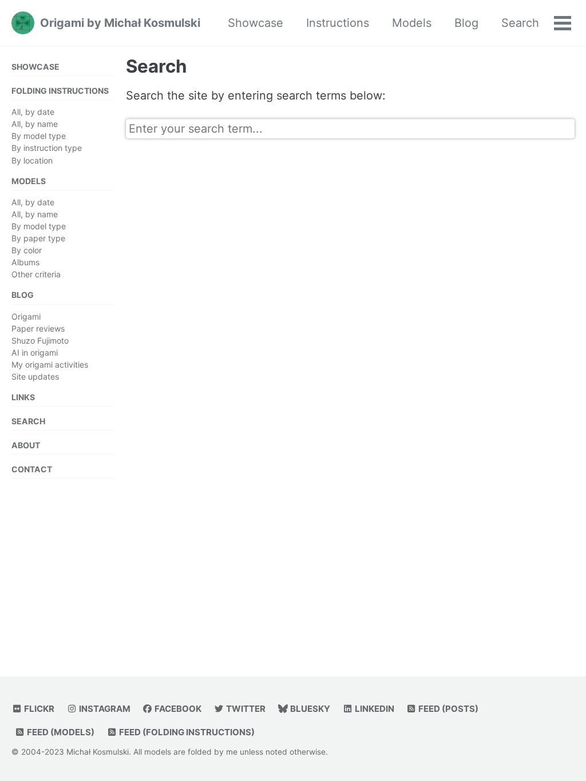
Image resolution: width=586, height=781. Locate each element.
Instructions (337, 23)
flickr (38, 708)
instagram (103, 708)
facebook (177, 708)
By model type (38, 136)
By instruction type (46, 148)
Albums (25, 262)
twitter (245, 708)
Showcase (255, 23)
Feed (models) (59, 732)
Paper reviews (38, 328)
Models (411, 23)
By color (26, 250)
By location (32, 160)
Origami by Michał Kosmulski (120, 23)
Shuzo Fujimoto (40, 340)
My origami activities (49, 364)
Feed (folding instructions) (186, 732)
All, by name (34, 124)
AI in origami (34, 352)
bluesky (309, 708)
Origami (26, 316)
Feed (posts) (447, 708)
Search (520, 23)
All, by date (32, 112)
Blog (466, 23)
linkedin (373, 708)
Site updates (35, 376)
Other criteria (36, 274)
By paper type (38, 238)
